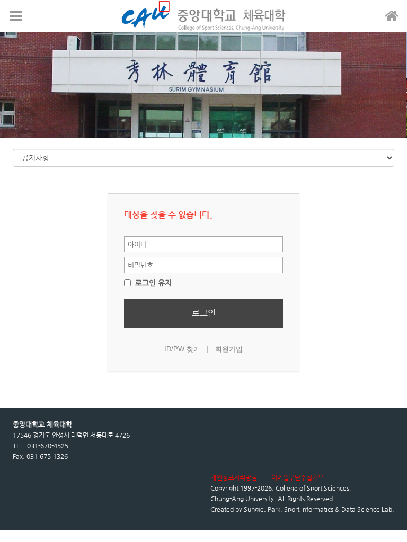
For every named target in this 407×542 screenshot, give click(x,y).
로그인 (204, 313)
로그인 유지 (152, 282)
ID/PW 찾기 (182, 349)
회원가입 (229, 349)
